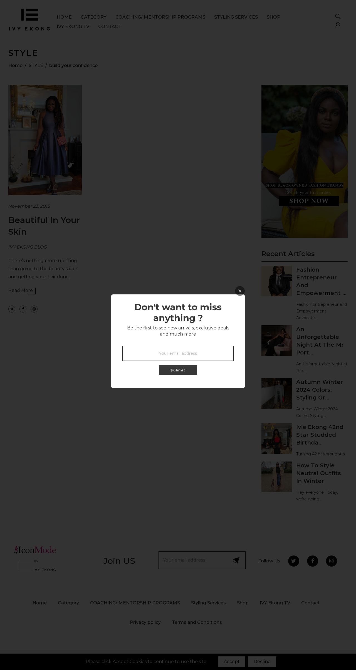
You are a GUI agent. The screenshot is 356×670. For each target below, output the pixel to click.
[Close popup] (240, 291)
